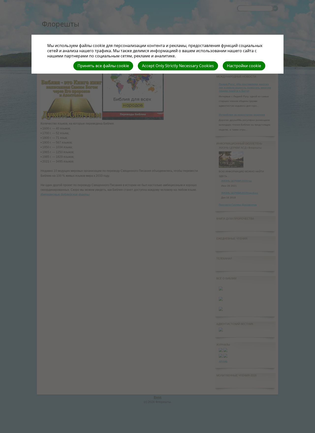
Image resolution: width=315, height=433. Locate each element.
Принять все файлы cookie (103, 65)
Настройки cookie (244, 65)
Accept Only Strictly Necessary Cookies (178, 65)
